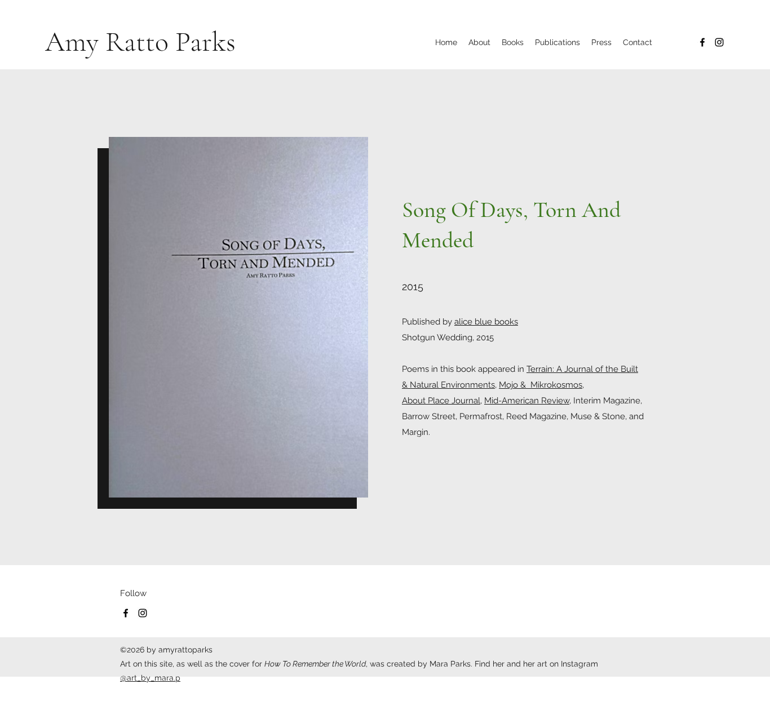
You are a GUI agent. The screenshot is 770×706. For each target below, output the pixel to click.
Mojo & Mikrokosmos (540, 385)
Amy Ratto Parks (140, 42)
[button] (557, 42)
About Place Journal (441, 401)
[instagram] (719, 42)
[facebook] (702, 42)
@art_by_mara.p (150, 677)
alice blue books (486, 322)
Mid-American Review (526, 401)
